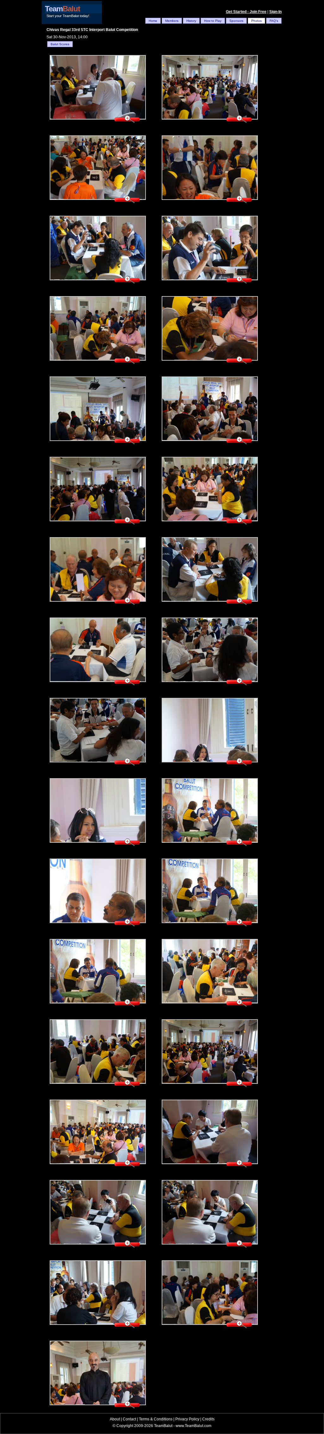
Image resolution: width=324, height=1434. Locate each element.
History (191, 20)
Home (153, 20)
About (115, 1419)
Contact (129, 1419)
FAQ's (274, 20)
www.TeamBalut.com (193, 1426)
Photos (256, 20)
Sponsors (236, 20)
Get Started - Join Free (246, 11)
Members (171, 20)
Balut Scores (60, 44)
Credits (208, 1419)
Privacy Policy (187, 1419)
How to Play (212, 20)
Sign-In (275, 11)
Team (62, 9)
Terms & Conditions (155, 1419)
